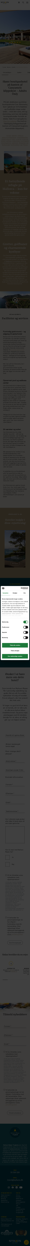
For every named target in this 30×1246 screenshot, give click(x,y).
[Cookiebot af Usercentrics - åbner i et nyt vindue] (21, 588)
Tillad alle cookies (15, 645)
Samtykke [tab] (5, 593)
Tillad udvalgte (15, 650)
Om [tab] (25, 593)
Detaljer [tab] (15, 593)
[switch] (25, 627)
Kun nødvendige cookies (15, 656)
